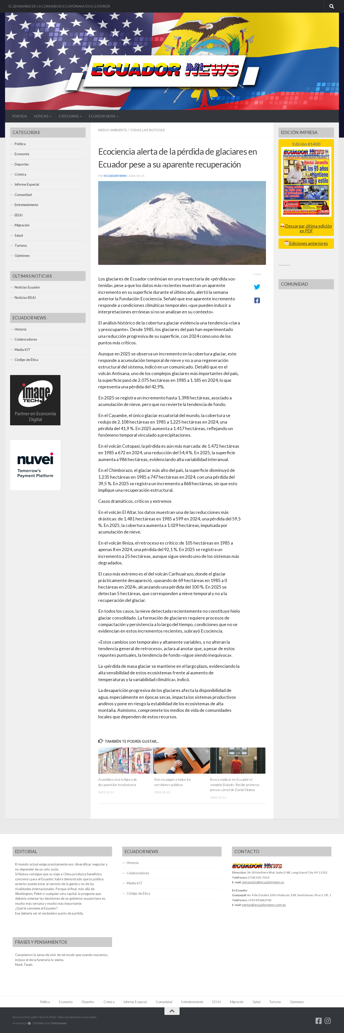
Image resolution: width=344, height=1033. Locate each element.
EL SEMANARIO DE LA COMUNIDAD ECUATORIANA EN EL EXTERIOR (59, 6)
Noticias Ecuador (27, 287)
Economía (22, 154)
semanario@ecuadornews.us (263, 882)
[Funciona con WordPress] (29, 1023)
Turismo (21, 245)
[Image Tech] (35, 424)
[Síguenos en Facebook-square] (318, 1020)
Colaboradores (26, 339)
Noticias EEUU (25, 298)
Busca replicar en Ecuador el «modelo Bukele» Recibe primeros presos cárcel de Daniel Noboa (235, 784)
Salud (19, 235)
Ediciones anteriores (308, 243)
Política (20, 144)
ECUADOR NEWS (102, 116)
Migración (22, 225)
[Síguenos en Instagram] (327, 1020)
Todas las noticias (147, 130)
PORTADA (19, 116)
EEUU (19, 215)
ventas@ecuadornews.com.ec (264, 905)
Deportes (22, 164)
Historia (20, 329)
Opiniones (22, 256)
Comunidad (23, 195)
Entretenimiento (26, 205)
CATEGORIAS (69, 116)
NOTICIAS (41, 116)
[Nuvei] (35, 489)
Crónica (20, 174)
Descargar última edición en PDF (308, 228)
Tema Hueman (58, 1023)
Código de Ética (26, 360)
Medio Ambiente (112, 130)
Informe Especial (27, 184)
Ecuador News (115, 175)
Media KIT (22, 350)
